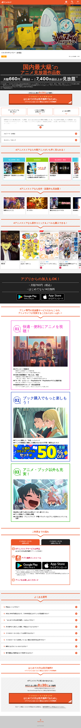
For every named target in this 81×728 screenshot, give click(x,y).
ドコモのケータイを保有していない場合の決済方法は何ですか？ (26, 640)
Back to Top (41, 721)
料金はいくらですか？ (13, 607)
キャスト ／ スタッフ (10, 140)
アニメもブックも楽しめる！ (13, 111)
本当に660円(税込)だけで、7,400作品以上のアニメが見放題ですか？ (27, 613)
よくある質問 (66, 111)
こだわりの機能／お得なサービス (39, 111)
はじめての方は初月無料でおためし (40, 99)
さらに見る (40, 125)
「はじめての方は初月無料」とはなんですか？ (20, 620)
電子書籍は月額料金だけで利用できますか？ (19, 653)
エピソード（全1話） (10, 133)
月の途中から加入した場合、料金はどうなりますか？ (22, 626)
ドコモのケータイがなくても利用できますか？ (20, 633)
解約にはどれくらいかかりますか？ (17, 646)
